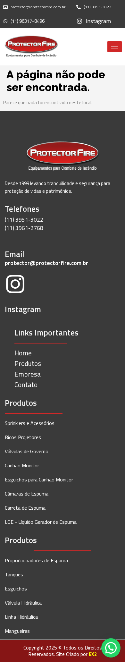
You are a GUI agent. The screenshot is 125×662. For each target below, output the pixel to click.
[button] (111, 648)
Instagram (23, 309)
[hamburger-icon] (114, 46)
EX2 (93, 654)
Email (14, 254)
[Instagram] (15, 285)
